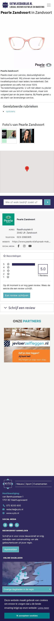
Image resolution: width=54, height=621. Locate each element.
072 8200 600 (13, 469)
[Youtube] (11, 489)
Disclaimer (8, 568)
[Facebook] (5, 489)
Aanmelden (10, 513)
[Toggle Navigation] (48, 5)
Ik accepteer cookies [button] (27, 615)
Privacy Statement (11, 573)
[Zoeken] (47, 202)
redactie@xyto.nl (14, 473)
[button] (27, 169)
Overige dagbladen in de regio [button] (19, 553)
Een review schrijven (16, 295)
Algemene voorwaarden (14, 563)
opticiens (10, 111)
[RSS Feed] (17, 489)
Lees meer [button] (43, 608)
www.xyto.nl (12, 477)
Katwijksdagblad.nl (21, 3)
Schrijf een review (21, 307)
